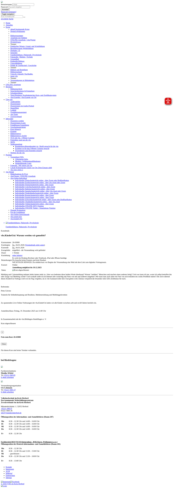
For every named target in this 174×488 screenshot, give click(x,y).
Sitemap (9, 478)
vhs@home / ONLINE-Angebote (23, 176)
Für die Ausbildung (17, 212)
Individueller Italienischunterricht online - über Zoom (35, 189)
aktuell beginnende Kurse (19, 29)
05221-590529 (9, 375)
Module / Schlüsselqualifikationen (27, 161)
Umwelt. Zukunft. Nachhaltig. (21, 74)
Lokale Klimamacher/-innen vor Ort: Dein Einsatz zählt (31, 168)
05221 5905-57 (10, 390)
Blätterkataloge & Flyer (19, 174)
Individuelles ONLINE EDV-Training (29, 206)
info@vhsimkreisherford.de (11, 413)
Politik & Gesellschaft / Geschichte (23, 65)
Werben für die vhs (17, 153)
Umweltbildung (16, 63)
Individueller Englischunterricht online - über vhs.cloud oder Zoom (40, 183)
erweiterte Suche (7, 19)
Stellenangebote (16, 144)
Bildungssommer (16, 36)
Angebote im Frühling (18, 38)
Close (4, 344)
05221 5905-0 (6, 409)
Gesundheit (14, 59)
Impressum (10, 469)
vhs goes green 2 (16, 170)
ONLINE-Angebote (13, 85)
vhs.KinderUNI (16, 219)
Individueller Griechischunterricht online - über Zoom (35, 187)
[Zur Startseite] (2, 2)
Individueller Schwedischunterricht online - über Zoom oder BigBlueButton (43, 200)
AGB (8, 471)
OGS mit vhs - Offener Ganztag (22, 138)
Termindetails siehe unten (34, 245)
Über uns (9, 100)
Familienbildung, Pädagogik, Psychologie (26, 55)
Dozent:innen (15, 104)
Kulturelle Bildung (17, 61)
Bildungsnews (15, 134)
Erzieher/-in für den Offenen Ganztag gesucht (32, 148)
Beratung (9, 87)
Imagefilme (14, 108)
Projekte (9, 155)
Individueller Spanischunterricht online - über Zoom (34, 197)
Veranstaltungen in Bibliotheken (22, 80)
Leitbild (13, 110)
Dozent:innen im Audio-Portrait (22, 106)
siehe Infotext (17, 255)
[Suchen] (24, 17)
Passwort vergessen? (8, 12)
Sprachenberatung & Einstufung (22, 91)
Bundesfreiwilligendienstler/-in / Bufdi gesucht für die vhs (36, 146)
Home (8, 23)
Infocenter (9, 119)
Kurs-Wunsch (15, 129)
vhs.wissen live (16, 217)
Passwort (4, 7)
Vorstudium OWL (17, 157)
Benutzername (6, 4)
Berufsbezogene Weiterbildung (21, 48)
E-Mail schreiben (7, 377)
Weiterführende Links (23, 163)
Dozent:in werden (17, 121)
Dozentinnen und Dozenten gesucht (28, 151)
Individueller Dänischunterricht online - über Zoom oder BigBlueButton (42, 180)
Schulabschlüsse (16, 93)
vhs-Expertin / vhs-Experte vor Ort (23, 97)
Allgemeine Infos (21, 159)
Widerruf (9, 473)
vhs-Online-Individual (18, 178)
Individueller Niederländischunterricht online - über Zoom (36, 193)
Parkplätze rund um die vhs (20, 140)
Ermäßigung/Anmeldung (19, 125)
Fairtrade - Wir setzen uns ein (21, 166)
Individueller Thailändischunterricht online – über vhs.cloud (37, 202)
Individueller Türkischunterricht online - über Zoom (34, 204)
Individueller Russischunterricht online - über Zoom (34, 195)
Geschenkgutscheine (18, 127)
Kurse (8, 27)
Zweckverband (16, 117)
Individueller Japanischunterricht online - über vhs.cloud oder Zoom (40, 191)
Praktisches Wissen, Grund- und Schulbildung (27, 46)
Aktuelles (9, 25)
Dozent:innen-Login (18, 123)
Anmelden (5, 9)
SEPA (12, 142)
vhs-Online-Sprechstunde (19, 214)
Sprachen (13, 53)
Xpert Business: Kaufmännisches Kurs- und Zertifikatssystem (33, 95)
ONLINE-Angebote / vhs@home (23, 40)
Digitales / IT (15, 51)
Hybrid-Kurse (15, 42)
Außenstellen (15, 102)
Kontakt (13, 131)
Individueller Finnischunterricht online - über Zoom (34, 185)
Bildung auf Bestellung (19, 70)
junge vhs (14, 76)
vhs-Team (14, 114)
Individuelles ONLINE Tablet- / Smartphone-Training (35, 208)
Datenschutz (10, 476)
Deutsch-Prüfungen (17, 31)
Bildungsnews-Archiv (18, 136)
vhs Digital (10, 172)
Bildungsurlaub (16, 72)
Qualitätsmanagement (18, 112)
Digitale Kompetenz (17, 210)
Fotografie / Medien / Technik (21, 57)
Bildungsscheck (16, 89)
